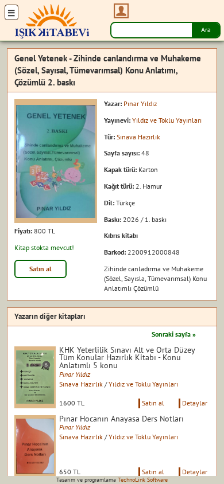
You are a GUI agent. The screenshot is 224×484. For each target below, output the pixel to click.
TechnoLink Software (143, 479)
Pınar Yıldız (140, 103)
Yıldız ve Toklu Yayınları (167, 120)
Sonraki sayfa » (174, 334)
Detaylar (194, 403)
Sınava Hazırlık (138, 136)
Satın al (40, 268)
